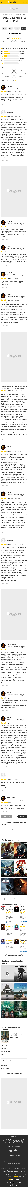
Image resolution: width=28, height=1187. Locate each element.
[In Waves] (3, 941)
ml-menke (10, 246)
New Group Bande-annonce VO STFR (7, 999)
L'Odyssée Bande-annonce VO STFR (21, 894)
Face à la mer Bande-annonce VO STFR (21, 999)
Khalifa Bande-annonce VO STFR (7, 980)
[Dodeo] (3, 493)
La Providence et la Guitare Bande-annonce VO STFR (7, 1017)
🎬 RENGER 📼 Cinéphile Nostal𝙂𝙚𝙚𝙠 (13, 386)
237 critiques (16, 494)
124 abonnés (10, 494)
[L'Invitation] (5, 1037)
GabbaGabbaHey (12, 644)
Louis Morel (10, 273)
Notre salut (3, 1048)
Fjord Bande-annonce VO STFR (7, 875)
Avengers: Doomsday (6, 1060)
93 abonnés (9, 719)
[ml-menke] (3, 247)
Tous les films (11, 14)
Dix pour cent (4, 1062)
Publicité (24, 1168)
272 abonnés (10, 799)
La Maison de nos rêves (6, 1045)
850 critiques (16, 274)
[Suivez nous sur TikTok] (18, 1141)
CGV (6, 1170)
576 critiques (16, 223)
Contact (3, 1168)
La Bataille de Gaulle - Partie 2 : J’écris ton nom (9, 908)
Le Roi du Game (5, 1068)
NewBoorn (10, 221)
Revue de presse (18, 1171)
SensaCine (19, 1159)
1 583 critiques (16, 646)
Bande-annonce (9, 922)
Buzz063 (9, 692)
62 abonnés (9, 274)
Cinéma (6, 14)
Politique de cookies (12, 1170)
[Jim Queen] (16, 927)
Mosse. (9, 446)
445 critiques (16, 448)
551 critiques (16, 248)
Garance (3, 1057)
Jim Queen (22, 924)
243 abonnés (10, 646)
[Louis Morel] (3, 274)
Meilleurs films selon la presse (8, 829)
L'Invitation (13, 1032)
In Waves (8, 939)
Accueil (3, 14)
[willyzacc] (3, 87)
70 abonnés (9, 223)
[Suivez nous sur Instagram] (14, 1141)
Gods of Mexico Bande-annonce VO (21, 980)
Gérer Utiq (19, 1173)
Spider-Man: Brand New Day (23, 940)
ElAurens (10, 717)
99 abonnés (9, 88)
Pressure (3, 1054)
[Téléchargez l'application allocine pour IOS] (11, 1150)
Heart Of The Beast (5, 1051)
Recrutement (18, 1168)
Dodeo (9, 492)
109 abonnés (10, 448)
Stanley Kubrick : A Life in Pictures (14, 19)
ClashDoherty (11, 797)
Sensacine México (12, 1163)
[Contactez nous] (23, 1141)
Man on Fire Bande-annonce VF (21, 857)
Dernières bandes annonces (14, 1022)
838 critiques (16, 799)
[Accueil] (12, 2)
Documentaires (18, 14)
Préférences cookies (22, 1170)
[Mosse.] (3, 447)
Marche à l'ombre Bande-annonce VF (21, 875)
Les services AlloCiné (10, 1173)
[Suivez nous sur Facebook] (5, 1141)
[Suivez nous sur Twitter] (10, 1141)
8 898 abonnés (5, 388)
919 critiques (16, 694)
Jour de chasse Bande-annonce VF (21, 1017)
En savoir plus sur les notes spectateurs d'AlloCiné (14, 41)
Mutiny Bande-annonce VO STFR (7, 894)
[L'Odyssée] (3, 927)
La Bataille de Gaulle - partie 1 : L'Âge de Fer (23, 908)
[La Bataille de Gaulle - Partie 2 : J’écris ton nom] (3, 909)
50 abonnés (9, 248)
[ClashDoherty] (3, 798)
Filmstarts (5, 1159)
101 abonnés (10, 694)
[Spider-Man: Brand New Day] (16, 941)
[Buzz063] (3, 693)
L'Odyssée (8, 924)
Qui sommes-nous (10, 1168)
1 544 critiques (16, 88)
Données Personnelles (8, 1171)
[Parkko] (3, 295)
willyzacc (9, 86)
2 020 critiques (16, 296)
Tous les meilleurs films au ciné (14, 955)
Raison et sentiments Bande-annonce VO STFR (7, 857)
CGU (2, 1170)
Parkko (9, 294)
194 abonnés (10, 296)
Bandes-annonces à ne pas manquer (14, 899)
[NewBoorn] (3, 222)
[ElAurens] (3, 718)
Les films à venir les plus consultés (14, 1073)
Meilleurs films (5, 827)
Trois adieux (4, 1065)
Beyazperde (6, 1161)
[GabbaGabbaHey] (3, 645)
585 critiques (16, 719)
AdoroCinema (19, 1161)
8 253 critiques (13, 388)
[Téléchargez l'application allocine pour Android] (16, 1150)
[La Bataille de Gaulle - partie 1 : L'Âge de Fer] (16, 909)
